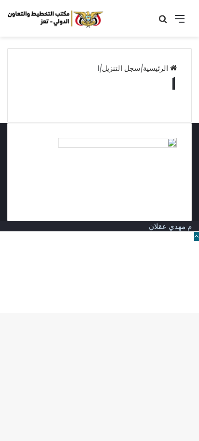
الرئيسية (156, 68)
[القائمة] (180, 22)
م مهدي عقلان (170, 226)
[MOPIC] (55, 18)
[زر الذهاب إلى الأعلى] (196, 236)
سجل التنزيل (121, 68)
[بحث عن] (163, 22)
